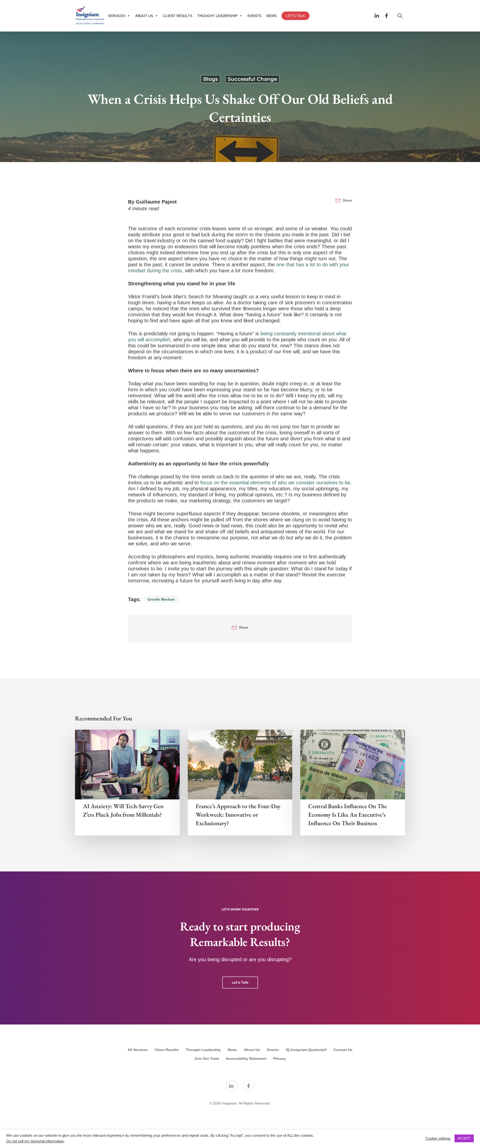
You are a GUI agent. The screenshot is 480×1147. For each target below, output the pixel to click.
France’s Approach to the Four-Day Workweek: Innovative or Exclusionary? (238, 814)
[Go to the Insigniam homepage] (90, 14)
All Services (138, 1050)
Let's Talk (240, 982)
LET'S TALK (295, 16)
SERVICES (116, 16)
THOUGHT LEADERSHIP (217, 16)
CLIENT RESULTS (177, 16)
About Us (252, 1050)
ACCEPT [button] (464, 1138)
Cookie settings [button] (438, 1138)
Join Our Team (206, 1058)
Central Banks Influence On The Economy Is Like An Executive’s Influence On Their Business (347, 814)
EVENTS (254, 16)
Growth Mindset (161, 599)
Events (273, 1050)
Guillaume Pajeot (156, 202)
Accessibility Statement (246, 1058)
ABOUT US (144, 16)
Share (347, 200)
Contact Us (343, 1050)
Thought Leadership (203, 1050)
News (232, 1050)
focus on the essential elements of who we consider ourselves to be (275, 482)
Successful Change (252, 79)
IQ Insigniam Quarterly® (306, 1050)
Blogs (210, 79)
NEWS (271, 16)
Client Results (167, 1050)
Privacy (279, 1058)
